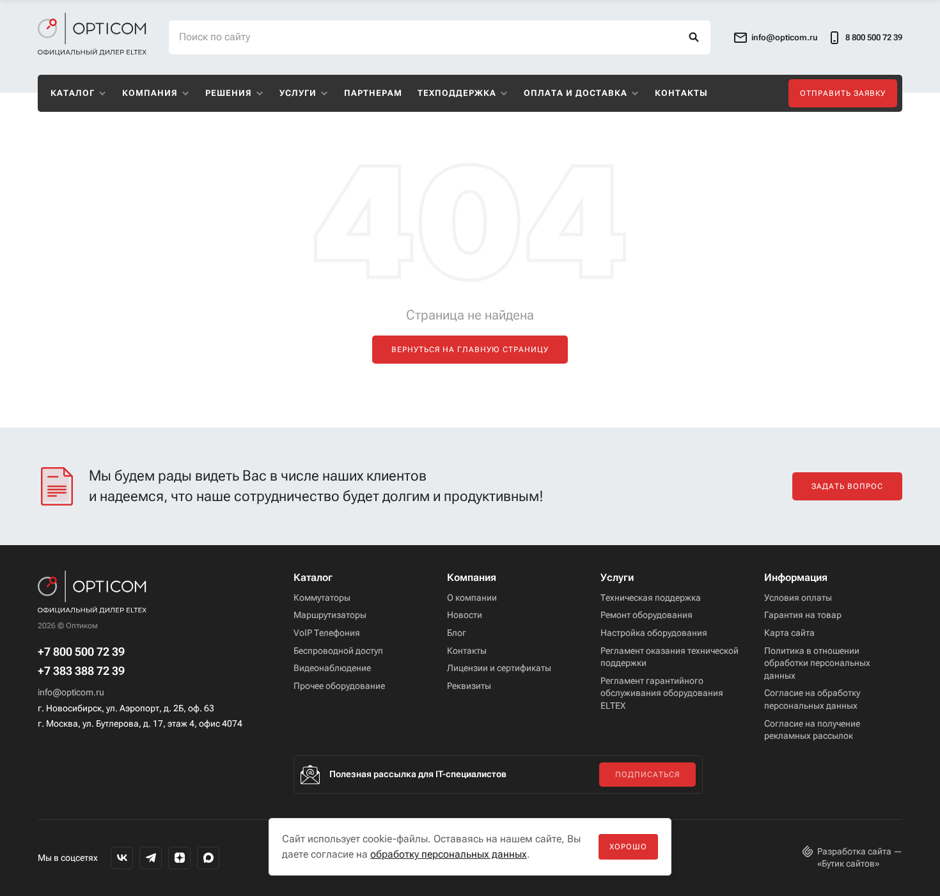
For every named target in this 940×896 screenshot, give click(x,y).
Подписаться (647, 774)
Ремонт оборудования (646, 615)
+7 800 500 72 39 (81, 651)
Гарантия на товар (803, 615)
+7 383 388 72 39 (81, 671)
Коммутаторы (322, 597)
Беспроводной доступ (338, 650)
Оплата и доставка (575, 93)
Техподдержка (457, 93)
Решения (228, 93)
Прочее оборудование (339, 686)
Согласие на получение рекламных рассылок (812, 729)
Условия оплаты (798, 597)
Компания (150, 93)
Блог (456, 633)
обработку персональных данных (448, 854)
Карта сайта (789, 633)
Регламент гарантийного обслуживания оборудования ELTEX (661, 693)
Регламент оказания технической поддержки (669, 656)
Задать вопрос (847, 486)
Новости (464, 615)
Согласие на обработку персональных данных (812, 699)
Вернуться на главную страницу (470, 349)
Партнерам (373, 93)
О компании (472, 597)
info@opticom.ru (71, 692)
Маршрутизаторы (330, 615)
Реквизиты (469, 686)
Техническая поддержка (650, 597)
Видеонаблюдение (332, 668)
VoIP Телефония (327, 633)
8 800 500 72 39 (873, 37)
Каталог (73, 93)
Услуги (298, 93)
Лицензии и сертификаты (499, 668)
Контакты (681, 93)
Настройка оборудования (653, 633)
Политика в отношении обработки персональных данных (817, 663)
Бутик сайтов (848, 863)
